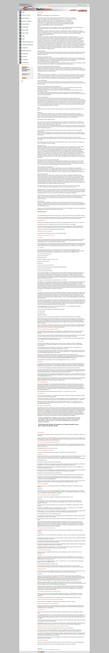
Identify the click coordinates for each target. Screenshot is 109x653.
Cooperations (25, 62)
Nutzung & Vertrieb (26, 21)
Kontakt (85, 5)
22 (70, 476)
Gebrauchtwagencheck (27, 41)
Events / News (25, 30)
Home (23, 12)
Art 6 (63, 507)
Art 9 (75, 507)
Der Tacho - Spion (26, 15)
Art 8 (78, 518)
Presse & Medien (25, 24)
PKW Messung (25, 53)
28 (79, 245)
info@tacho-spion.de (62, 19)
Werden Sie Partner (26, 50)
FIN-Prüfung (25, 47)
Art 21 (45, 510)
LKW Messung (25, 59)
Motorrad (24, 56)
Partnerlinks (25, 27)
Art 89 (45, 588)
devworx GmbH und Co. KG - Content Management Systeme (48, 649)
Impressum (79, 5)
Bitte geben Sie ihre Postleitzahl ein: (26, 74)
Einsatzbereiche (26, 18)
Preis (23, 38)
